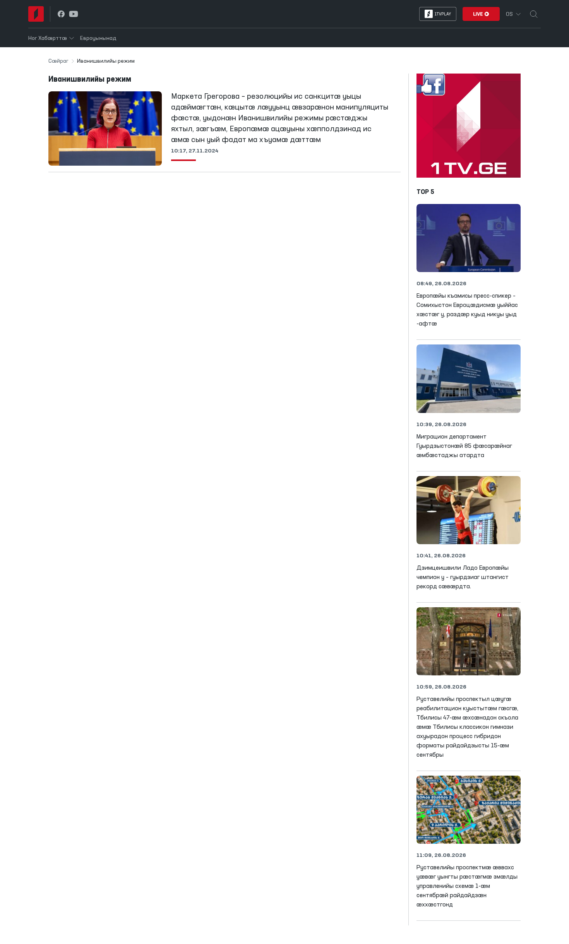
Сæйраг (58, 61)
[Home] (36, 14)
